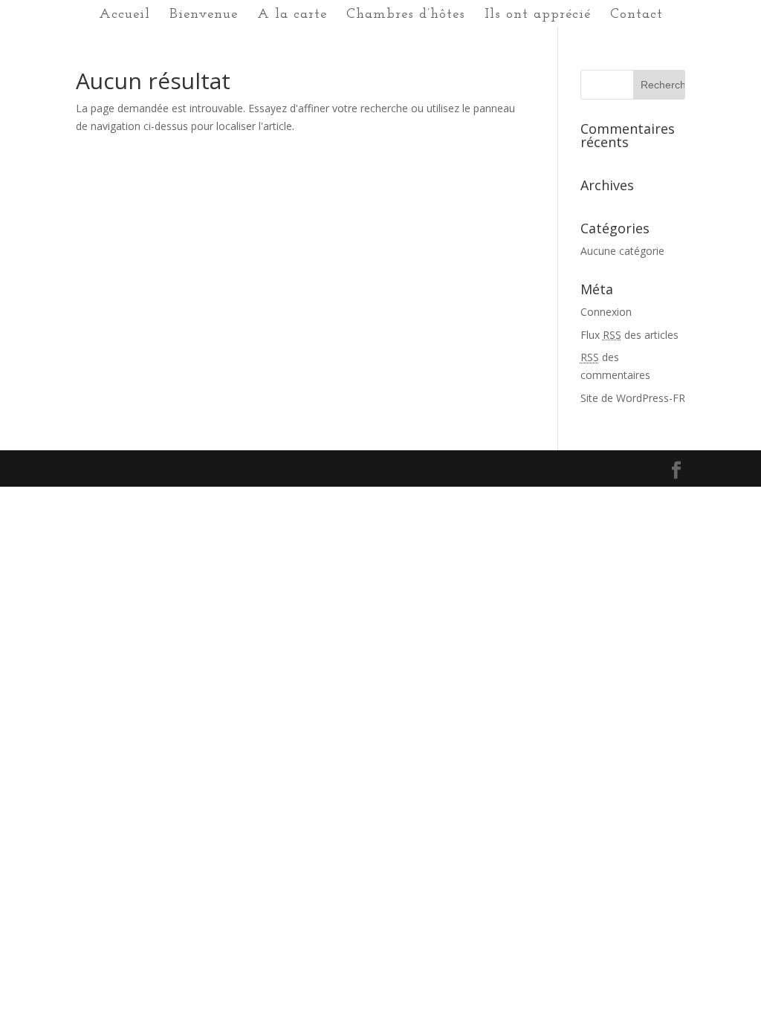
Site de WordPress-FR (632, 398)
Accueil (124, 16)
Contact (636, 16)
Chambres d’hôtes (405, 16)
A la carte (292, 16)
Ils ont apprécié (538, 16)
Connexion (606, 312)
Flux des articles (629, 335)
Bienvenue (203, 16)
